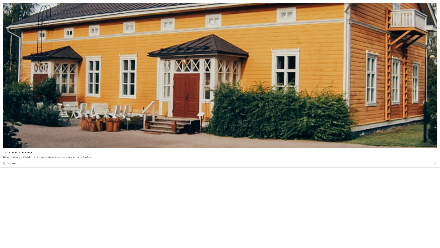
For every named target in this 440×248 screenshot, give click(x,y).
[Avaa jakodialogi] (435, 162)
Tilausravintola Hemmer (17, 152)
